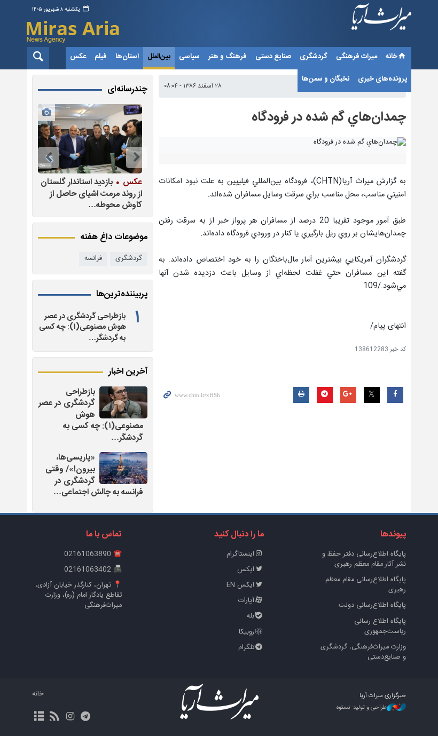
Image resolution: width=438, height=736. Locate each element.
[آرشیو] (38, 717)
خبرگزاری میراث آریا (381, 25)
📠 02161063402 (93, 569)
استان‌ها (127, 56)
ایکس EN (240, 585)
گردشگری (313, 56)
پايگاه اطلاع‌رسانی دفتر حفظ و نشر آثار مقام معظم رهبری (364, 559)
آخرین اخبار (127, 372)
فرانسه (93, 258)
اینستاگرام (240, 554)
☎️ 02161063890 (93, 554)
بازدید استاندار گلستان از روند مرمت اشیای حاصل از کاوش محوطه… (91, 193)
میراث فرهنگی (356, 56)
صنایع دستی (273, 56)
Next (48, 157)
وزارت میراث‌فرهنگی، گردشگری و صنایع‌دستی (363, 652)
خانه (391, 56)
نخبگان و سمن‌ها (325, 79)
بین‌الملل (158, 56)
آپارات (246, 600)
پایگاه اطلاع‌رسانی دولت (372, 605)
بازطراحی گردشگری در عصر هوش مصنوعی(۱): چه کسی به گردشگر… (82, 327)
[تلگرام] (85, 717)
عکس (78, 56)
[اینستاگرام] (69, 717)
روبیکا (246, 632)
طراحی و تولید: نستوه (362, 708)
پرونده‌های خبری (382, 79)
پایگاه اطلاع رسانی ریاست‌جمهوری (380, 626)
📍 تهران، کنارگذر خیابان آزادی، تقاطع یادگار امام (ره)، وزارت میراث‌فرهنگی (78, 595)
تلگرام (246, 647)
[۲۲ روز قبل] (90, 138)
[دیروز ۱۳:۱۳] (123, 402)
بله (250, 616)
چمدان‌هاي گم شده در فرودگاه (329, 117)
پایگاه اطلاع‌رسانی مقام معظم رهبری (365, 585)
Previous (136, 157)
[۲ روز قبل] (123, 468)
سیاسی (189, 56)
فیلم (101, 56)
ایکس (245, 569)
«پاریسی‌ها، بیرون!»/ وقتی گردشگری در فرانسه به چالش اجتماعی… (94, 475)
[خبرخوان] (54, 717)
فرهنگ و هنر (227, 56)
